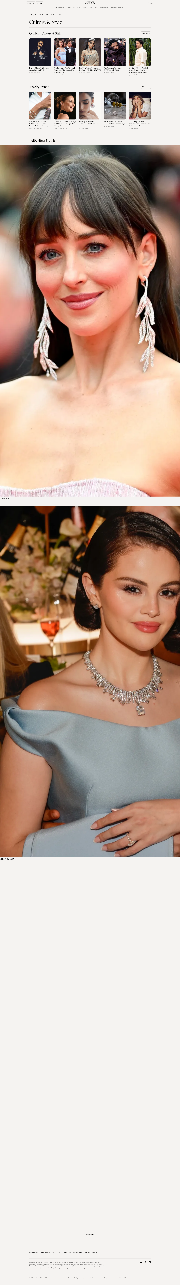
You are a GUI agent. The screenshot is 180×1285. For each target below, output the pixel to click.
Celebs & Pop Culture (73, 7)
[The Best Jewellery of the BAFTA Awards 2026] (115, 52)
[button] (150, 3)
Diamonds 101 (104, 7)
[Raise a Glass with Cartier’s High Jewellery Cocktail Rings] (115, 105)
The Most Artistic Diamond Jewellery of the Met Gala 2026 (90, 69)
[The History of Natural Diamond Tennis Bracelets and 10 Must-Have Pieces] (140, 105)
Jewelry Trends (39, 87)
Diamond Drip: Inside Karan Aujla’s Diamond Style (39, 69)
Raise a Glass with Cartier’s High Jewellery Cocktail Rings (114, 123)
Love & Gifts (93, 7)
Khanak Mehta (35, 72)
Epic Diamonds (59, 7)
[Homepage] (90, 3)
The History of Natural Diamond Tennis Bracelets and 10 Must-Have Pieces (139, 124)
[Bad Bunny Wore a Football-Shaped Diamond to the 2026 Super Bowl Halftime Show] (140, 52)
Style (84, 7)
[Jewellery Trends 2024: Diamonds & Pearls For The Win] (90, 105)
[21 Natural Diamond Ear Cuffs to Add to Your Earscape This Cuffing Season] (65, 105)
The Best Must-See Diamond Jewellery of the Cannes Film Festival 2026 (64, 70)
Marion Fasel (134, 128)
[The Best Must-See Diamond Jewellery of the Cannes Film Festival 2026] (65, 52)
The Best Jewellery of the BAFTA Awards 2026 (113, 69)
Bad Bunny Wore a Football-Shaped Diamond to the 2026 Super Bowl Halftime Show (139, 70)
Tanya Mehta (84, 128)
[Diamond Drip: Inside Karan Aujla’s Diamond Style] (40, 52)
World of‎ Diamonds (117, 7)
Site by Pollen (123, 1278)
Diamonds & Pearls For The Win (89, 124)
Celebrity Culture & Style (45, 33)
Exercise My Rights (74, 1278)
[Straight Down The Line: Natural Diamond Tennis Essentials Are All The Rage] (40, 105)
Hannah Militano (61, 75)
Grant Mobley (110, 126)
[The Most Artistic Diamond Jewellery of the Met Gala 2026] (90, 52)
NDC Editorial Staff (36, 128)
